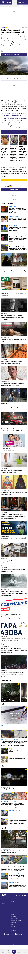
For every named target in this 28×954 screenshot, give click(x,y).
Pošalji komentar (14, 189)
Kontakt (13, 926)
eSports (4, 917)
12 (25, 831)
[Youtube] (25, 895)
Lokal (3, 923)
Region (3, 27)
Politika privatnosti (16, 920)
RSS (12, 924)
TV (11, 903)
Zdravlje (4, 909)
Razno (2, 725)
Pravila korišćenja (15, 918)
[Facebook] (16, 895)
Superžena (4, 915)
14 (6, 245)
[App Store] (19, 934)
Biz (3, 905)
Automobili (4, 921)
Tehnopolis (4, 919)
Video (12, 901)
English (13, 905)
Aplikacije (13, 922)
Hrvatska (4, 180)
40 (6, 216)
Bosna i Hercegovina (21, 180)
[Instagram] (22, 895)
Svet (10, 756)
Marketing (13, 914)
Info (3, 901)
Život (3, 907)
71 (6, 206)
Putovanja (4, 911)
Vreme (12, 907)
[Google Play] (8, 934)
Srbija (15, 801)
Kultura (4, 913)
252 (6, 235)
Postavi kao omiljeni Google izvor (10, 54)
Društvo (16, 739)
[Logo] (2, 2)
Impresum (13, 916)
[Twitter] (19, 895)
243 (6, 225)
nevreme (11, 180)
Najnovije (9, 2)
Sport (3, 903)
